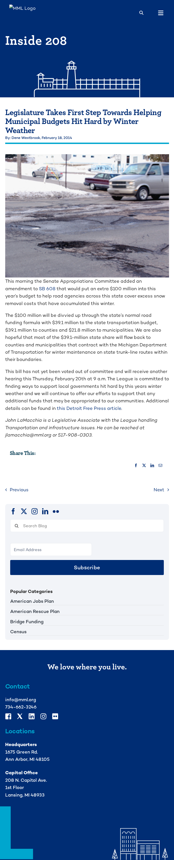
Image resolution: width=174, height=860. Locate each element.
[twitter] (24, 511)
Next (159, 490)
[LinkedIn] (152, 465)
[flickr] (56, 511)
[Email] (160, 465)
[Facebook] (136, 465)
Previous (19, 490)
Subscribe (87, 567)
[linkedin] (45, 511)
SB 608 (47, 289)
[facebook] (13, 511)
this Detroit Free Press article (89, 408)
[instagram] (34, 511)
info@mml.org (20, 700)
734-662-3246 (20, 707)
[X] (144, 465)
